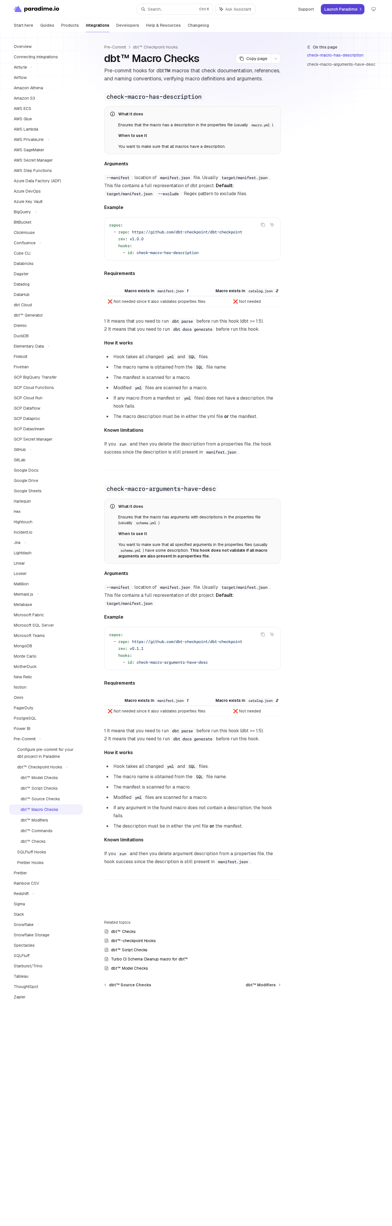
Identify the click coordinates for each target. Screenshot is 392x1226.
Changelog (198, 25)
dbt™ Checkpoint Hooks (155, 47)
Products (70, 25)
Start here (23, 25)
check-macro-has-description (335, 55)
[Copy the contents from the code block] (263, 224)
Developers (127, 25)
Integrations (97, 25)
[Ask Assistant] (272, 224)
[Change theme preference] (373, 9)
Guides (47, 25)
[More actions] (276, 58)
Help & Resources (163, 25)
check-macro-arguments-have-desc (341, 64)
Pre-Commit (115, 47)
